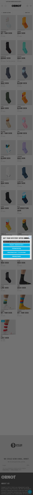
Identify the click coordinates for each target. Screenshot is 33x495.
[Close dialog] (30, 237)
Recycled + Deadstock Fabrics (16, 244)
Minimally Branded (16, 256)
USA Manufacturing (16, 248)
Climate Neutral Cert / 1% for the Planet (16, 252)
